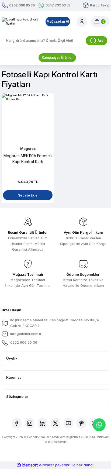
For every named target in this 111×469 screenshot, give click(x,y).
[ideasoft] (27, 465)
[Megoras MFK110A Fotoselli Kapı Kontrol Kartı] (28, 119)
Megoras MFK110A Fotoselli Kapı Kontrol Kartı (28, 158)
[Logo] (20, 22)
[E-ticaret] (55, 465)
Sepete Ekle (27, 195)
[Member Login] (82, 21)
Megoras (28, 149)
